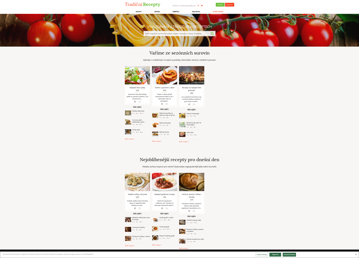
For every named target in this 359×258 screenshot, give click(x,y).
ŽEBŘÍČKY (176, 12)
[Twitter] (202, 6)
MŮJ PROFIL (196, 12)
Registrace (229, 5)
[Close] (356, 254)
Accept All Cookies (289, 254)
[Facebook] (198, 6)
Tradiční (142, 4)
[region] (179, 254)
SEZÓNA (157, 12)
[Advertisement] (179, 150)
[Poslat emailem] (140, 101)
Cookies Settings (262, 254)
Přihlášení (220, 5)
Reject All (275, 254)
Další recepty (129, 139)
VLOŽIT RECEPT (218, 12)
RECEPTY (139, 12)
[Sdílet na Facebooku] (135, 101)
